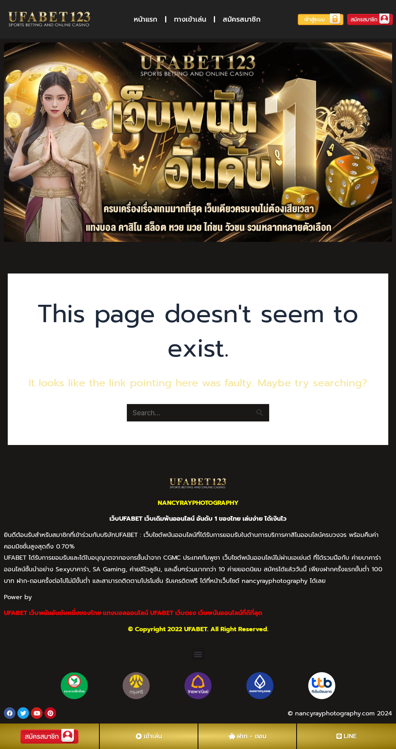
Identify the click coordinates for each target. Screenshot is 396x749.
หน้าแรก (145, 19)
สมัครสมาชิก (242, 19)
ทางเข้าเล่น (190, 19)
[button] (198, 654)
